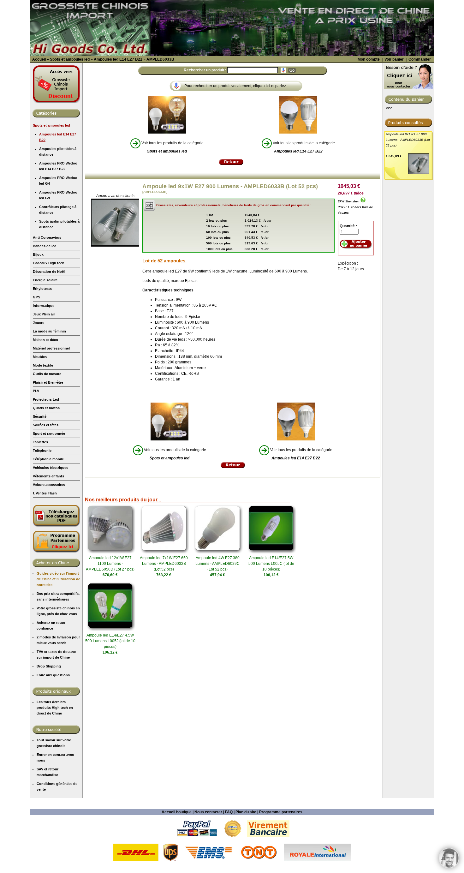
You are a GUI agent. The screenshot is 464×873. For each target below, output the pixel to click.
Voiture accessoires (49, 485)
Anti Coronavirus (47, 237)
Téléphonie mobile (48, 459)
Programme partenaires (280, 812)
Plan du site (245, 812)
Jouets (38, 323)
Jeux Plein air (44, 314)
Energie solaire (45, 280)
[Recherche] (292, 70)
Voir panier (394, 59)
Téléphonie (42, 450)
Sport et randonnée (49, 433)
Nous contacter (208, 812)
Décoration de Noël (49, 271)
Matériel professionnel (51, 348)
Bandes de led (45, 246)
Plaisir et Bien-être (48, 382)
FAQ (229, 812)
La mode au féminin (49, 331)
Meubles (40, 357)
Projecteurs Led (46, 399)
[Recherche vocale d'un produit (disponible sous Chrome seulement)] (283, 70)
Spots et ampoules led (51, 125)
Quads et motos (46, 408)
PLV (36, 391)
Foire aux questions (53, 675)
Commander (419, 59)
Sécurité (39, 416)
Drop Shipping (49, 666)
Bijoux (38, 254)
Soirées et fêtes (45, 425)
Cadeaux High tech (48, 263)
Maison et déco (45, 340)
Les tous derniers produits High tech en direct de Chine (55, 707)
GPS (36, 297)
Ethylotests (42, 288)
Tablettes (40, 442)
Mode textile (43, 365)
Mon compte (369, 59)
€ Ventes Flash (45, 493)
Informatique (43, 306)
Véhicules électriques (50, 467)
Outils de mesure (47, 374)
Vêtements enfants (48, 476)
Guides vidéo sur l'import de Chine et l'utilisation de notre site (58, 579)
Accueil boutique (177, 812)
